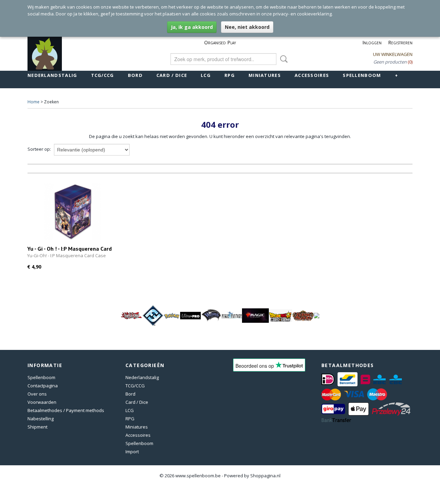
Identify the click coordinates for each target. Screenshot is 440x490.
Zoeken (282, 59)
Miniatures (265, 75)
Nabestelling (41, 418)
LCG (206, 75)
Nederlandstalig (52, 75)
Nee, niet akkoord (247, 27)
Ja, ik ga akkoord (192, 27)
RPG (229, 75)
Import (132, 451)
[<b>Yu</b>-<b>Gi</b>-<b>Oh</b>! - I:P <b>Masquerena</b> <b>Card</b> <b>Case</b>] (73, 211)
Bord (135, 75)
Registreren (400, 42)
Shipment (37, 427)
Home (34, 102)
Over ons (37, 394)
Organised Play (220, 42)
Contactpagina (43, 386)
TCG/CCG (102, 75)
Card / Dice (171, 75)
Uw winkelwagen (392, 54)
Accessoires (312, 75)
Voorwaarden (42, 402)
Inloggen (372, 42)
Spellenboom (362, 75)
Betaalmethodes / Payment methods (66, 410)
